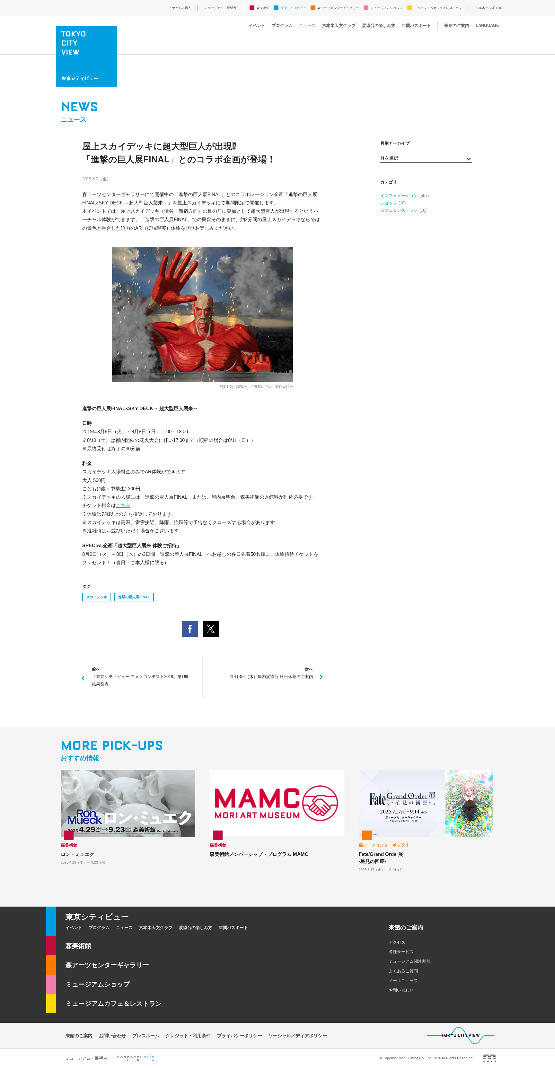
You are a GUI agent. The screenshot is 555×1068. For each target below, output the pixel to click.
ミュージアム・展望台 (220, 8)
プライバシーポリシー (239, 1035)
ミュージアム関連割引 (409, 961)
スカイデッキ (96, 597)
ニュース (307, 25)
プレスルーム (145, 1035)
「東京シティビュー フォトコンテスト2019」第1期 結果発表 (142, 676)
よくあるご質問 (403, 971)
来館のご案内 (456, 25)
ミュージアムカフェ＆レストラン (438, 8)
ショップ (388, 203)
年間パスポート (416, 25)
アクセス (397, 942)
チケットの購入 (180, 8)
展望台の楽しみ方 (378, 25)
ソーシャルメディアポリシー (298, 1035)
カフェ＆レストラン (399, 210)
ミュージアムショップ (387, 8)
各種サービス (401, 951)
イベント (257, 25)
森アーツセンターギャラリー (338, 8)
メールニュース (403, 980)
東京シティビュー (293, 8)
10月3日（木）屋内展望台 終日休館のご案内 (271, 673)
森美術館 (263, 8)
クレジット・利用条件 (188, 1035)
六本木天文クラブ (339, 25)
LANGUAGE (487, 25)
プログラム (282, 25)
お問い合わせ (401, 990)
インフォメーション (399, 195)
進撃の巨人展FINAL (134, 597)
